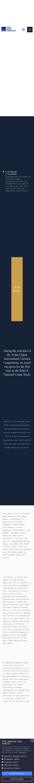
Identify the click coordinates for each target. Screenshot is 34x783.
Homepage (12, 172)
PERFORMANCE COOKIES (11, 759)
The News (12, 174)
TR (23, 29)
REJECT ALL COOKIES (17, 779)
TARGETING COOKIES (11, 762)
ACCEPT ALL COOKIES (17, 773)
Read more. (22, 752)
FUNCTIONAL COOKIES (11, 765)
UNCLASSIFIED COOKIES (12, 768)
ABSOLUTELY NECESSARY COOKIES (15, 756)
